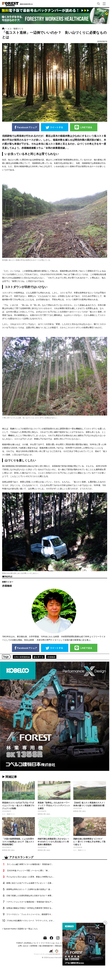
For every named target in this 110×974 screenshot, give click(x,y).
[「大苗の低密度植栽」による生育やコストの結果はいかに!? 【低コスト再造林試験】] (18, 826)
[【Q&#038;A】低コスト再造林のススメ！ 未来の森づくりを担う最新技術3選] (89, 790)
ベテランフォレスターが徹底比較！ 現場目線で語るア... (29, 902)
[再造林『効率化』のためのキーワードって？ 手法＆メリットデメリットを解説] (54, 790)
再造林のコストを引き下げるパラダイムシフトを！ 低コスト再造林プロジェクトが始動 (18, 805)
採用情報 (33, 946)
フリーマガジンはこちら (50, 943)
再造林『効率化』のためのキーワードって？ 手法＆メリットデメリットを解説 (54, 805)
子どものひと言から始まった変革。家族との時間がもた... (30, 877)
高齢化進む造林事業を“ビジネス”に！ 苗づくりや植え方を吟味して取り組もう (89, 841)
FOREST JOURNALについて (27, 943)
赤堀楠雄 (51, 657)
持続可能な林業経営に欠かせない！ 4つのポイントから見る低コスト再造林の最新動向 (54, 841)
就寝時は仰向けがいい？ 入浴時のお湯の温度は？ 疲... (29, 889)
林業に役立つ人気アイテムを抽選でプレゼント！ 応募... (29, 883)
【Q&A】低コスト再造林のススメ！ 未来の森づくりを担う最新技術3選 (89, 804)
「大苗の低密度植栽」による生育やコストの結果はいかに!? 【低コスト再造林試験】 (18, 841)
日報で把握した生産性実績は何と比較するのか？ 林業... (29, 896)
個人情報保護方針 (46, 946)
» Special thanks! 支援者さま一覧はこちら (20, 929)
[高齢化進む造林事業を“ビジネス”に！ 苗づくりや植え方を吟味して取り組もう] (89, 826)
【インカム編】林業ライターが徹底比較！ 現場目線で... (29, 864)
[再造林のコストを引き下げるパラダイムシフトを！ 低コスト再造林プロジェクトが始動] (18, 790)
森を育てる (39, 657)
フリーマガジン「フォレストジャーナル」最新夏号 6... (29, 914)
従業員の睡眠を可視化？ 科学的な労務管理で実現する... (29, 908)
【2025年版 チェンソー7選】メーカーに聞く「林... (27, 870)
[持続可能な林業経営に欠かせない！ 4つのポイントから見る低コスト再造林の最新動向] (54, 826)
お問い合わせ (23, 946)
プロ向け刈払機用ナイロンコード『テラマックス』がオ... (30, 921)
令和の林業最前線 (22, 657)
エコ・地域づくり (15, 28)
